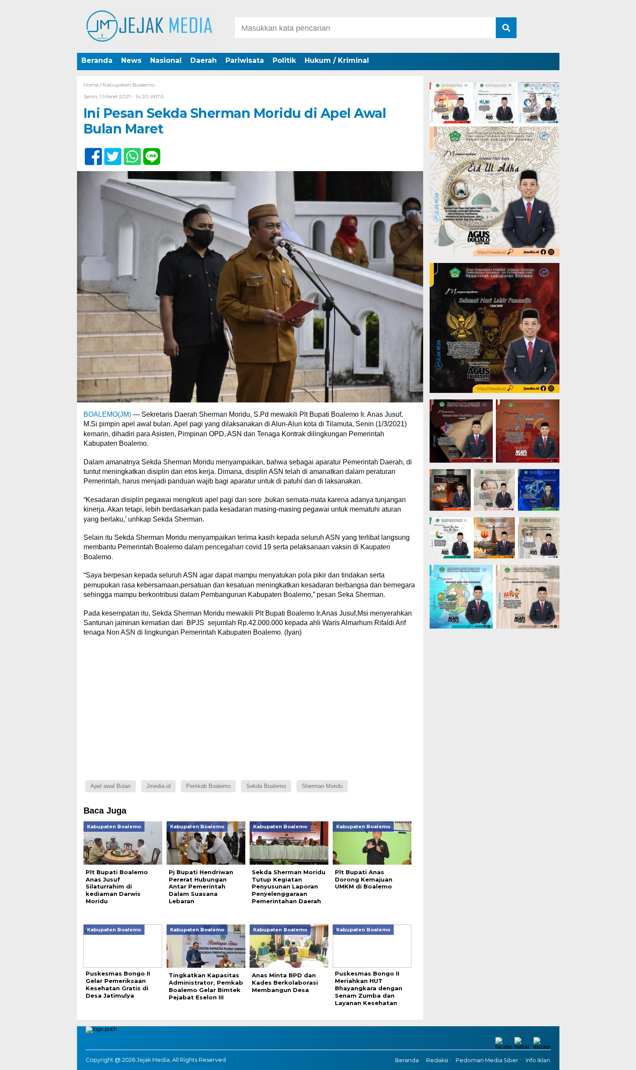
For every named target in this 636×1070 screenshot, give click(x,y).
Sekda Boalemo (266, 786)
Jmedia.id (158, 786)
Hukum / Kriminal (337, 60)
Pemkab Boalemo (208, 786)
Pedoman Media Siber (487, 1060)
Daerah (203, 60)
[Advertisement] (250, 707)
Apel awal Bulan (110, 786)
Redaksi (437, 1060)
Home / (93, 84)
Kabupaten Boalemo (129, 84)
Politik (284, 60)
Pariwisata (244, 60)
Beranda (96, 60)
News (131, 60)
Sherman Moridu (322, 786)
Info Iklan (538, 1060)
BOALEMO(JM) (107, 414)
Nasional (166, 60)
